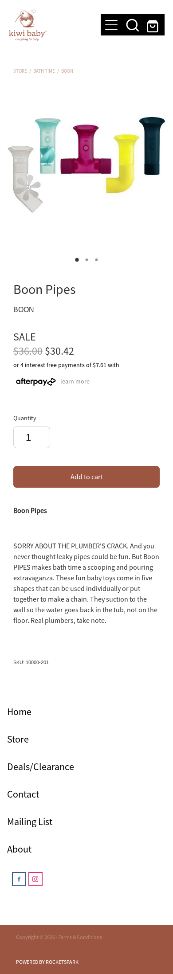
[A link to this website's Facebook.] (19, 879)
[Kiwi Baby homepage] (50, 25)
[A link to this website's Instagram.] (35, 879)
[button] (132, 24)
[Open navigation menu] (111, 24)
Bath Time (44, 71)
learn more (75, 381)
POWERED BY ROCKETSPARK (47, 962)
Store (20, 71)
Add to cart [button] (87, 477)
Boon (67, 71)
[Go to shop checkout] (154, 24)
